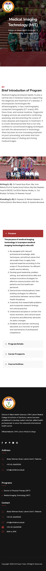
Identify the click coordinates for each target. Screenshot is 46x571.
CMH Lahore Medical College (25, 432)
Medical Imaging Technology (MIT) (17, 495)
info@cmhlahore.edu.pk (15, 470)
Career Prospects (16, 354)
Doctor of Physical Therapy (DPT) (17, 491)
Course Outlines (15, 364)
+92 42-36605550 (14, 464)
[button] (23, 233)
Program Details (15, 344)
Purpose (12, 233)
